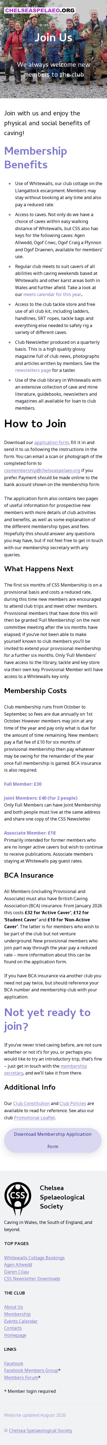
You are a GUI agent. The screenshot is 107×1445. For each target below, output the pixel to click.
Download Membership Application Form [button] (53, 1140)
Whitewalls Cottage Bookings (34, 1258)
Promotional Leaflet (34, 1118)
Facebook (13, 1363)
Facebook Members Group (31, 1370)
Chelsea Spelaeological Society (40, 1430)
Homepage (15, 1335)
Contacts (13, 1328)
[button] (95, 10)
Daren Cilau (16, 1272)
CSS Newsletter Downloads (32, 1279)
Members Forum (21, 1377)
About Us (13, 1307)
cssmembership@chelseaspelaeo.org (42, 470)
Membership (17, 1314)
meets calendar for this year (52, 294)
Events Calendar (21, 1321)
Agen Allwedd (18, 1265)
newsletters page (33, 370)
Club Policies (73, 1103)
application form (51, 442)
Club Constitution (31, 1103)
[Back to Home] (39, 10)
